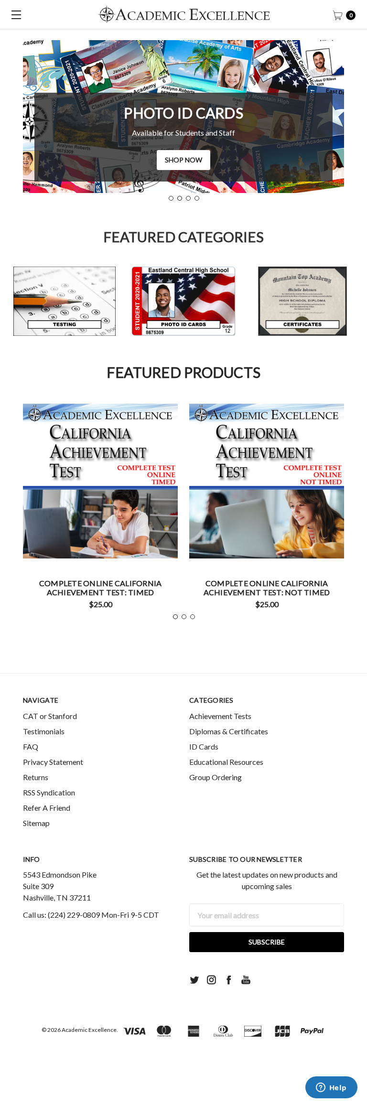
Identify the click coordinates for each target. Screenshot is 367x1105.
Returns (35, 777)
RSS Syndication (49, 792)
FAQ (30, 746)
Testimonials (44, 731)
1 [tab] (171, 198)
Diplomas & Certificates (228, 731)
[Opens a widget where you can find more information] (331, 1088)
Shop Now (183, 160)
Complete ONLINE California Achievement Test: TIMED (100, 588)
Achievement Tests (220, 715)
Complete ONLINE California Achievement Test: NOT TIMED (267, 588)
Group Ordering (215, 777)
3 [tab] (188, 198)
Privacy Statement (53, 761)
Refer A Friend (46, 807)
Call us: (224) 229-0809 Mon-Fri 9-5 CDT (91, 914)
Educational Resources (226, 761)
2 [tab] (179, 198)
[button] (64, 301)
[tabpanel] (183, 116)
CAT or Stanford (50, 715)
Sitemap (36, 822)
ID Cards (203, 746)
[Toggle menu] (14, 14)
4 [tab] (196, 198)
